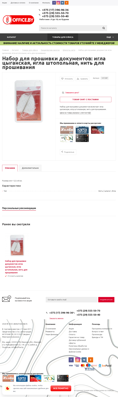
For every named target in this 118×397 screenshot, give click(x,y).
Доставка (73, 331)
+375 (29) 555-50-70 (55, 13)
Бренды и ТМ (97, 337)
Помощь (96, 324)
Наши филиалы (52, 334)
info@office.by (17, 347)
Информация (75, 324)
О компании (51, 329)
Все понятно (60, 388)
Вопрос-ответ (98, 331)
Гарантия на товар (76, 337)
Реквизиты (50, 331)
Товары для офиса (62, 37)
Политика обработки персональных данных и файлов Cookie (79, 349)
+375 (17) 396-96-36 (55, 9)
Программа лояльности (102, 329)
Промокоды (97, 334)
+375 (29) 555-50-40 (55, 16)
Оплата (72, 334)
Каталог (11, 37)
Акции (71, 329)
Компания (50, 324)
